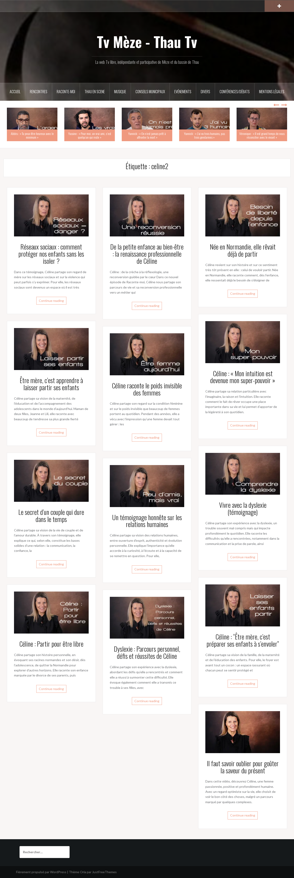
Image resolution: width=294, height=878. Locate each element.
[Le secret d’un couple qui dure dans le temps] (51, 480)
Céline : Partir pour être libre (51, 643)
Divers (205, 91)
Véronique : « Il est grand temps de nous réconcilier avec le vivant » (262, 135)
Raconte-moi (66, 91)
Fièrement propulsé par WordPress (41, 872)
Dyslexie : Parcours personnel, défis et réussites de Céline (147, 652)
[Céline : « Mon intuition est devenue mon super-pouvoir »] (242, 342)
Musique (120, 91)
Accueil (15, 91)
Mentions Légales (271, 91)
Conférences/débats (235, 91)
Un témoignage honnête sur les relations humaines (147, 521)
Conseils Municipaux (150, 91)
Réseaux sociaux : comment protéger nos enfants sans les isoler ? (51, 254)
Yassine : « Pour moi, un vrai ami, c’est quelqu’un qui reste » (89, 135)
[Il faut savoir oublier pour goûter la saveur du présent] (242, 732)
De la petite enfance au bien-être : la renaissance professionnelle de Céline (147, 254)
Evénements (182, 91)
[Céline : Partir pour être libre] (51, 612)
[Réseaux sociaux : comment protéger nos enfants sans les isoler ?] (51, 215)
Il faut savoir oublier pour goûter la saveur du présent (243, 767)
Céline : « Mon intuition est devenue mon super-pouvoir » (242, 377)
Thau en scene (95, 91)
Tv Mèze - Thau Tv (147, 41)
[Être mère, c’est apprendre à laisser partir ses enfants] (51, 349)
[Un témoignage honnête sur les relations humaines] (147, 486)
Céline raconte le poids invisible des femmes (147, 389)
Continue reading (51, 301)
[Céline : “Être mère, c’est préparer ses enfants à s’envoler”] (242, 605)
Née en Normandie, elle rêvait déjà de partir (243, 250)
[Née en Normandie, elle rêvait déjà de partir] (242, 215)
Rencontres (38, 91)
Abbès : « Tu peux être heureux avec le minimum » (32, 135)
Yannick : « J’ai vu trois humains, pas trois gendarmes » (204, 135)
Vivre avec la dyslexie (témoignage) (242, 508)
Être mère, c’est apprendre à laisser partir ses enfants (51, 384)
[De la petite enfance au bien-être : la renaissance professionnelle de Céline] (147, 215)
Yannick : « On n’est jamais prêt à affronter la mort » (147, 135)
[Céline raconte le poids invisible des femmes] (147, 354)
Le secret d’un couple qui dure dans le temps (51, 515)
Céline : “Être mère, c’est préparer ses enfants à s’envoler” (242, 640)
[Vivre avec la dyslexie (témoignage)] (242, 473)
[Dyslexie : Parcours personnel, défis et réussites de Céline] (147, 617)
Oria (83, 872)
